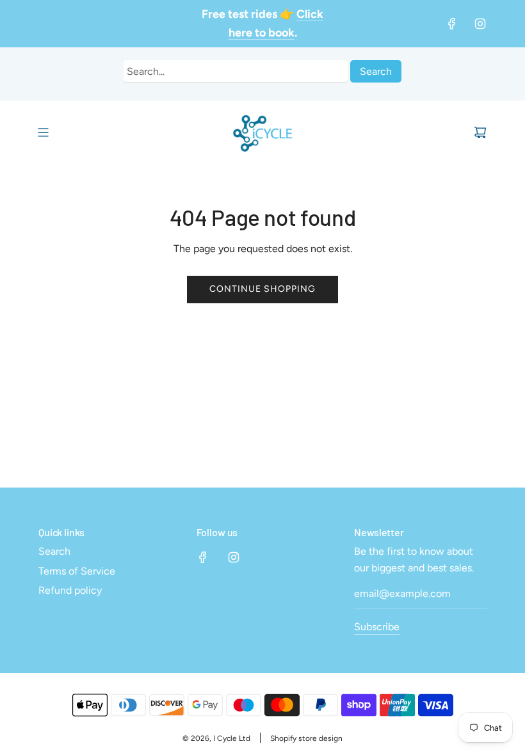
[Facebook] (452, 23)
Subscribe (377, 627)
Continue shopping (262, 288)
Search (376, 71)
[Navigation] (43, 132)
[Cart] (480, 132)
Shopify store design (306, 738)
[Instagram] (480, 23)
